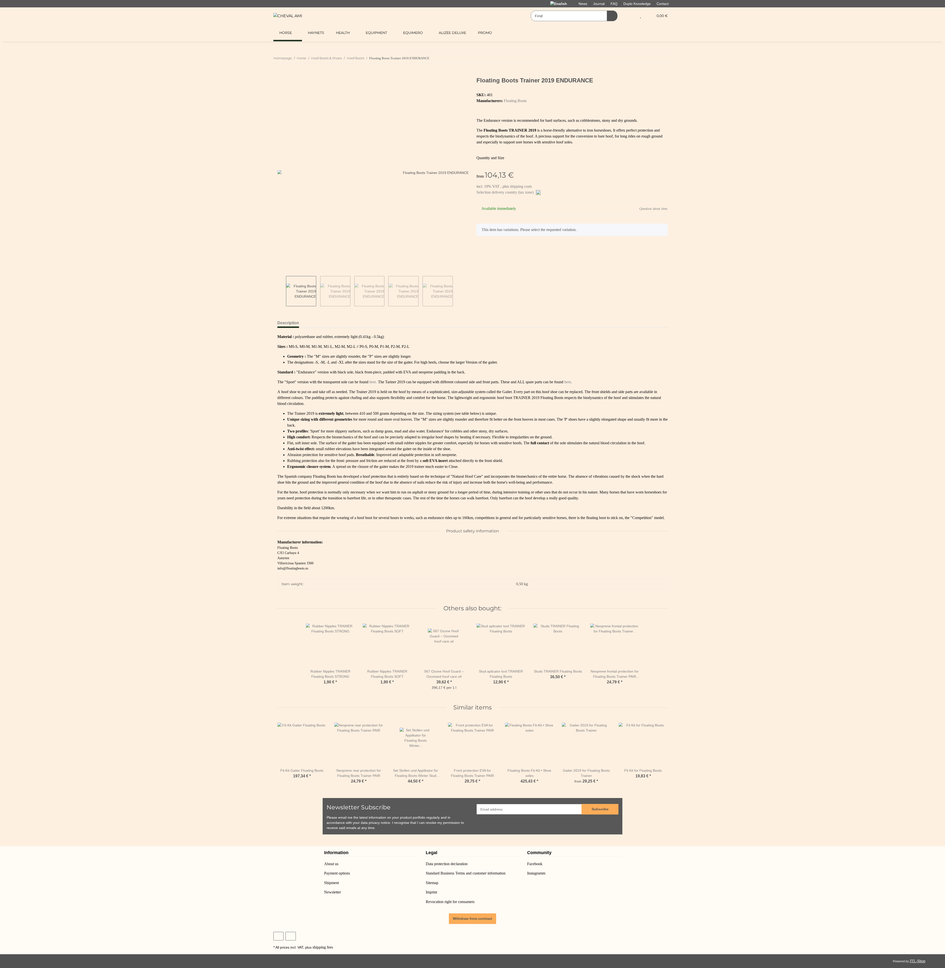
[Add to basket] (281, 74)
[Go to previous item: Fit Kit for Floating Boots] (655, 58)
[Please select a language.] (561, 3)
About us (331, 864)
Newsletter (332, 892)
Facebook (534, 864)
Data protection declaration (447, 864)
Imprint (431, 892)
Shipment (331, 883)
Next (457, 291)
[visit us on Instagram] (290, 936)
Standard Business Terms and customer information (465, 873)
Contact (663, 4)
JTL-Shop (917, 961)
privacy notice (379, 823)
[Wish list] (640, 15)
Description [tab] (288, 323)
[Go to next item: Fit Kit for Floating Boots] (666, 58)
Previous (281, 291)
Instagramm (536, 873)
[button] (630, 15)
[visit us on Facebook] (278, 936)
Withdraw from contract (472, 919)
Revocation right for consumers (450, 902)
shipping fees (323, 947)
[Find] (612, 16)
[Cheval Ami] (287, 15)
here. (373, 382)
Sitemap (432, 883)
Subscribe (600, 809)
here (567, 382)
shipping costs (521, 186)
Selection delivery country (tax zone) (505, 192)
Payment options (337, 873)
